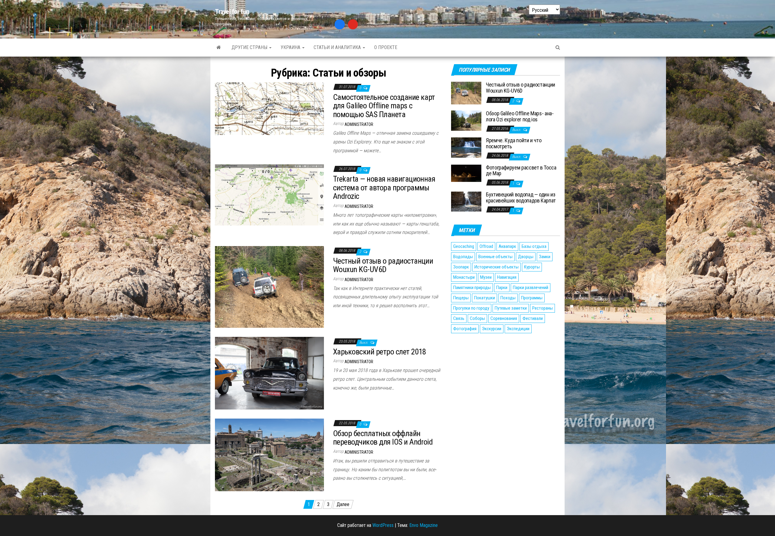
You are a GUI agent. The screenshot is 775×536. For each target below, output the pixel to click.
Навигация (506, 277)
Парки (501, 287)
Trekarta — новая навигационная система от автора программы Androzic (384, 187)
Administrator (359, 124)
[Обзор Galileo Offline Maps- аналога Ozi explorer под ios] (466, 120)
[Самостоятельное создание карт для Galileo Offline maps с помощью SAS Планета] (269, 108)
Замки (544, 256)
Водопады (463, 256)
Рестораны (542, 308)
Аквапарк (507, 246)
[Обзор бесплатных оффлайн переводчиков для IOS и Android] (269, 454)
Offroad (486, 246)
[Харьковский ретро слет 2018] (269, 373)
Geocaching (463, 246)
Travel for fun (232, 11)
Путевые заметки (511, 308)
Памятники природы (472, 287)
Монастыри (464, 277)
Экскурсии (491, 328)
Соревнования (503, 318)
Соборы (477, 318)
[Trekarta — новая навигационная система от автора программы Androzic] (269, 194)
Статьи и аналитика (338, 47)
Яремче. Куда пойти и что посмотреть (513, 143)
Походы (508, 298)
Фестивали (533, 318)
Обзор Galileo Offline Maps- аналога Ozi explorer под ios (520, 116)
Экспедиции (518, 328)
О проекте (385, 47)
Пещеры (461, 298)
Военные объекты (495, 256)
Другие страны (250, 47)
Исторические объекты (496, 267)
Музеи (486, 277)
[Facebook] (339, 24)
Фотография (465, 328)
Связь (458, 318)
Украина (291, 47)
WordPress (383, 525)
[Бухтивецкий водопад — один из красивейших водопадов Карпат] (466, 201)
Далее (343, 504)
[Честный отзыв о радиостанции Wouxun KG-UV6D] (269, 286)
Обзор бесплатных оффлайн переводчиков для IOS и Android (383, 438)
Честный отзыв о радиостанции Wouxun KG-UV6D (383, 265)
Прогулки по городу (471, 308)
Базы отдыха (534, 246)
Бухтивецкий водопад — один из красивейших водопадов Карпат (521, 197)
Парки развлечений (530, 287)
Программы (531, 298)
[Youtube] (353, 24)
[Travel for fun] (218, 47)
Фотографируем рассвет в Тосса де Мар (521, 170)
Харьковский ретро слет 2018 (379, 351)
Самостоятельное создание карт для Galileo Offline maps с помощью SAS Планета (384, 106)
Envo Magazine (423, 525)
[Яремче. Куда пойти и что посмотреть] (466, 147)
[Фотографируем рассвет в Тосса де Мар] (466, 173)
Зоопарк (461, 267)
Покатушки (484, 298)
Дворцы (525, 256)
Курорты (532, 267)
